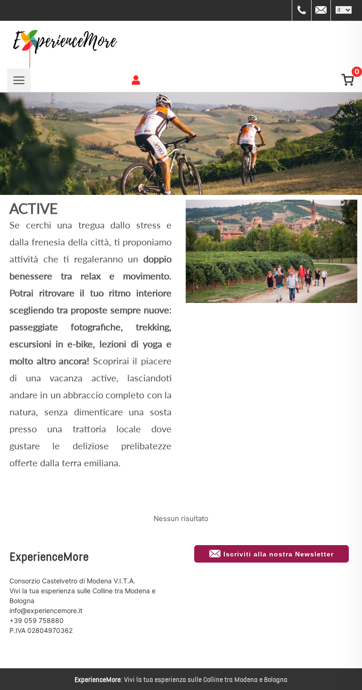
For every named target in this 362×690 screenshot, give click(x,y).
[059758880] (301, 10)
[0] (346, 80)
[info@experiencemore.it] (321, 10)
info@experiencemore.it (45, 610)
